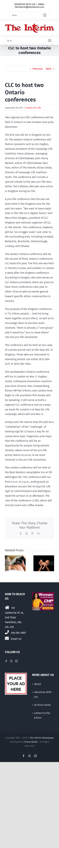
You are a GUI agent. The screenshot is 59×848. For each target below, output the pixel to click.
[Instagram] (16, 661)
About (37, 684)
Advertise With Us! (42, 694)
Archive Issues (42, 704)
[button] (7, 563)
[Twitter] (11, 661)
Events (29, 108)
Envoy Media (31, 742)
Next (48, 68)
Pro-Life (37, 108)
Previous (38, 68)
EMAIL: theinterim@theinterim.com (30, 5)
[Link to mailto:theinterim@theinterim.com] (7, 638)
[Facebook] (6, 661)
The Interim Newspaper (42, 737)
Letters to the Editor (42, 715)
